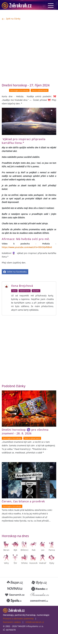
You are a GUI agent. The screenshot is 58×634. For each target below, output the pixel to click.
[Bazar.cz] (15, 583)
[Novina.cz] (15, 589)
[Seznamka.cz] (39, 594)
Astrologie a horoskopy (19, 90)
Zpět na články (13, 18)
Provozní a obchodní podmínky (18, 618)
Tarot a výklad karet (39, 90)
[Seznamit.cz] (14, 594)
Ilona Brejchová (22, 285)
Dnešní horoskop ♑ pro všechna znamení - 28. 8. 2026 (25, 431)
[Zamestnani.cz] (39, 600)
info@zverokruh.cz (35, 622)
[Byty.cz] (39, 583)
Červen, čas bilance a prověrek (23, 501)
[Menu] (50, 5)
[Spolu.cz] (14, 600)
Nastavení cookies (12, 622)
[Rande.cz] (39, 589)
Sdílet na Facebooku (16, 271)
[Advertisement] (29, 52)
